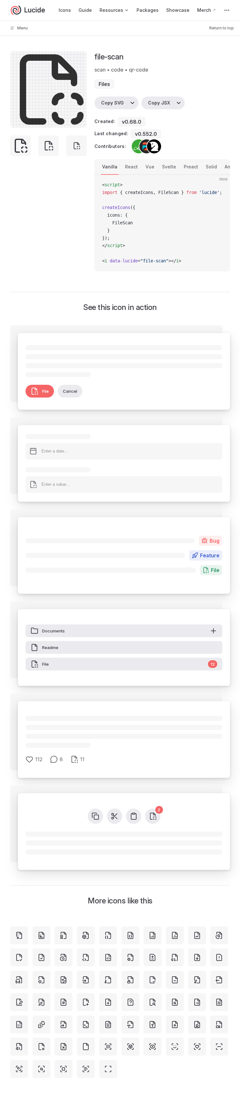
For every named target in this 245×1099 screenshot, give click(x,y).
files (104, 84)
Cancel (70, 391)
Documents (53, 630)
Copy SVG (112, 102)
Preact (191, 166)
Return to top (221, 28)
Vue (149, 166)
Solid (211, 166)
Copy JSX (159, 102)
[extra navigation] (227, 10)
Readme (50, 647)
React (131, 166)
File (45, 391)
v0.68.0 (131, 122)
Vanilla (109, 166)
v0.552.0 (146, 134)
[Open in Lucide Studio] (80, 121)
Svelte (169, 166)
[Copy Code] (219, 185)
